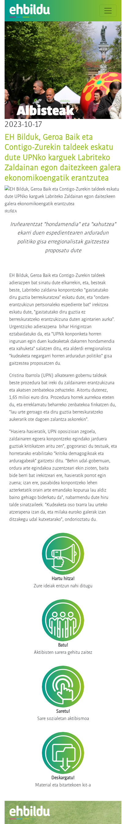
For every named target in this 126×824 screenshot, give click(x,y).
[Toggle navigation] (108, 11)
